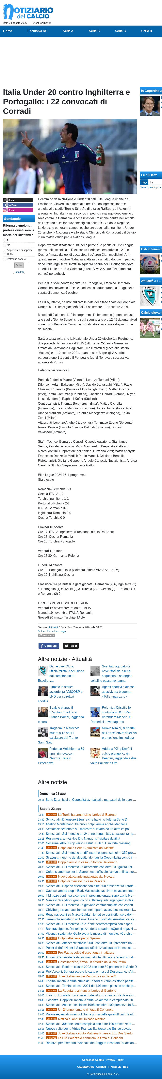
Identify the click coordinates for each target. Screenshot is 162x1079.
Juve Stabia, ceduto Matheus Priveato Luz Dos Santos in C (94, 1033)
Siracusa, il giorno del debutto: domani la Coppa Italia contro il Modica (95, 857)
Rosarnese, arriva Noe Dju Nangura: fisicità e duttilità (83, 838)
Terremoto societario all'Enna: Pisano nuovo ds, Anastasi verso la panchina (98, 919)
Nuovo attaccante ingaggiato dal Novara (80, 876)
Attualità (53, 627)
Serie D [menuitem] (146, 31)
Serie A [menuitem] (68, 31)
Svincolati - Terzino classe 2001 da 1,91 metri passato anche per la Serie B (98, 985)
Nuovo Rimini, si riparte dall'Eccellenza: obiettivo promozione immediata (119, 732)
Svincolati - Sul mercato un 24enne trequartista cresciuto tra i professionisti (98, 833)
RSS (125, 1066)
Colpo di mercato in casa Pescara (76, 881)
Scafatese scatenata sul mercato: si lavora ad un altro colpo (87, 829)
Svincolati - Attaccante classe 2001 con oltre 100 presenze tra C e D (93, 943)
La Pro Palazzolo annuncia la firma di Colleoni (85, 1038)
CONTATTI (102, 1066)
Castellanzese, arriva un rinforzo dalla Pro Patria (86, 962)
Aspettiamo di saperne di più (20, 252)
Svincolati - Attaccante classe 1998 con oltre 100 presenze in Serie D (94, 1005)
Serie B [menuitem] (94, 31)
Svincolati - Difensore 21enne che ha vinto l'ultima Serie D (86, 819)
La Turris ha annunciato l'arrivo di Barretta (81, 814)
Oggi (144, 182)
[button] (19, 265)
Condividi (50, 645)
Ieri (152, 182)
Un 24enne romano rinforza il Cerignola (80, 1009)
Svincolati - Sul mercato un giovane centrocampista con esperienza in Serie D (100, 905)
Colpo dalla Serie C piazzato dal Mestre (80, 848)
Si (8, 239)
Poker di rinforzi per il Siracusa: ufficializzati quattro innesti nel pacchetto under (101, 947)
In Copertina (150, 90)
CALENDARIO (85, 1066)
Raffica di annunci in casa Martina (76, 1019)
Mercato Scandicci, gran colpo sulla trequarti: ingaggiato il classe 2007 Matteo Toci (103, 900)
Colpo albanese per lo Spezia (73, 938)
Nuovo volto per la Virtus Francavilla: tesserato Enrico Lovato (88, 1028)
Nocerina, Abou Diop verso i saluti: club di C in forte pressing (88, 843)
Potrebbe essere (16, 258)
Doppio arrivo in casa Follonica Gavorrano (82, 862)
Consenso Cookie (93, 1059)
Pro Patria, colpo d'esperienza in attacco (80, 952)
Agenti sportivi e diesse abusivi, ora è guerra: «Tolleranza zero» (118, 691)
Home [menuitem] (7, 31)
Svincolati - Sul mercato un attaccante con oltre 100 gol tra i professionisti (97, 867)
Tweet (72, 645)
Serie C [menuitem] (120, 31)
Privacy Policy (114, 1059)
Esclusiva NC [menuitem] (37, 31)
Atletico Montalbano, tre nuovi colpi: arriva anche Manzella (86, 824)
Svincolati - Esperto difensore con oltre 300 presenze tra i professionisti (95, 886)
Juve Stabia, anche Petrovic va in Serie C (81, 976)
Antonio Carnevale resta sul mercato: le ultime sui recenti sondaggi (92, 957)
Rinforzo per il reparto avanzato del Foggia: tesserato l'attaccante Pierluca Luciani (103, 1043)
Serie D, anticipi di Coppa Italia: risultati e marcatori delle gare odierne (94, 799)
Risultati (19, 272)
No (8, 244)
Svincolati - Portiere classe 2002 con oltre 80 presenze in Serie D (91, 966)
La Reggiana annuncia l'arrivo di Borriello (81, 990)
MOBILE (116, 1066)
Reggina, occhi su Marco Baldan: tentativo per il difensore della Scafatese (97, 914)
